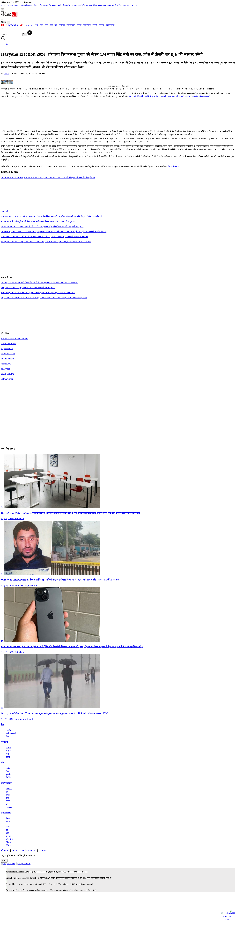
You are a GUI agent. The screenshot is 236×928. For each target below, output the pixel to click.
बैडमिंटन (8, 777)
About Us (5, 850)
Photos (9, 842)
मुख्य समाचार (110, 25)
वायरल (79, 25)
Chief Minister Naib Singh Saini (16, 177)
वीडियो (95, 25)
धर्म (7, 804)
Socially (28, 25)
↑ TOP (4, 861)
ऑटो (51, 25)
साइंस (8, 821)
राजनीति (8, 730)
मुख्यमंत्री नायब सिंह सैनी (80, 177)
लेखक (8, 818)
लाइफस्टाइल (71, 25)
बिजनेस (101, 25)
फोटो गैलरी (87, 25)
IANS (6, 73)
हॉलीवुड (8, 751)
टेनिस (7, 771)
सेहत (7, 798)
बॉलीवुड (8, 748)
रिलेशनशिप (9, 807)
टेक (46, 25)
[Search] (2, 19)
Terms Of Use (18, 850)
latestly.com (173, 166)
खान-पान (9, 789)
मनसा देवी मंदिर (66, 177)
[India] (2, 29)
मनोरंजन (62, 25)
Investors (43, 850)
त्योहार (8, 801)
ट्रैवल (7, 792)
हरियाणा (92, 177)
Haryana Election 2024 (50, 177)
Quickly (13, 25)
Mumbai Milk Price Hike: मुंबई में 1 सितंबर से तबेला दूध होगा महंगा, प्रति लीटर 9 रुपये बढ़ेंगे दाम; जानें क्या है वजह (47, 872)
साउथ (8, 757)
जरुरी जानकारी (11, 733)
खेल (56, 25)
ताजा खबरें (4, 211)
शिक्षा (7, 736)
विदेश (41, 25)
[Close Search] (29, 32)
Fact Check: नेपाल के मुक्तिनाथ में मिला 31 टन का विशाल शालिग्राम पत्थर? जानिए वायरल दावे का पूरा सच (73, 5)
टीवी (7, 754)
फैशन (8, 795)
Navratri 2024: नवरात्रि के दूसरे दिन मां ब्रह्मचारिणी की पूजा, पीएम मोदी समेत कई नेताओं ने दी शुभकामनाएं (169, 96)
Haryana (35, 177)
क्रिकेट (8, 768)
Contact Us (31, 850)
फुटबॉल (8, 774)
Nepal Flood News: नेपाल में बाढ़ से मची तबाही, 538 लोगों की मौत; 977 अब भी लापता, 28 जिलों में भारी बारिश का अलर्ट (49, 884)
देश (37, 25)
